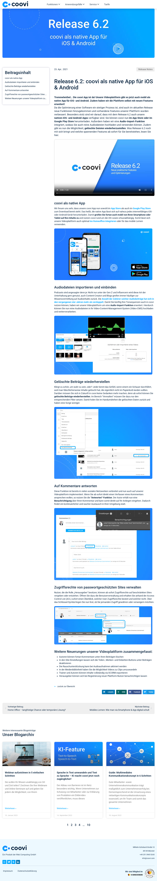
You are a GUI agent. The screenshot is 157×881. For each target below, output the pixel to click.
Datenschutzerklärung (27, 871)
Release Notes (145, 69)
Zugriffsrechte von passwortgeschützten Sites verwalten (26, 94)
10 (88, 825)
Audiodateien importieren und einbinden (22, 82)
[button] (108, 692)
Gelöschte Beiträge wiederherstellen (20, 86)
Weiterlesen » (10, 808)
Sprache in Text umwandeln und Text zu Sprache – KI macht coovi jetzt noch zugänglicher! (78, 775)
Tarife (107, 4)
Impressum (8, 871)
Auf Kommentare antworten (17, 90)
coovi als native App (13, 78)
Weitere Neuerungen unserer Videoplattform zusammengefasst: (26, 98)
